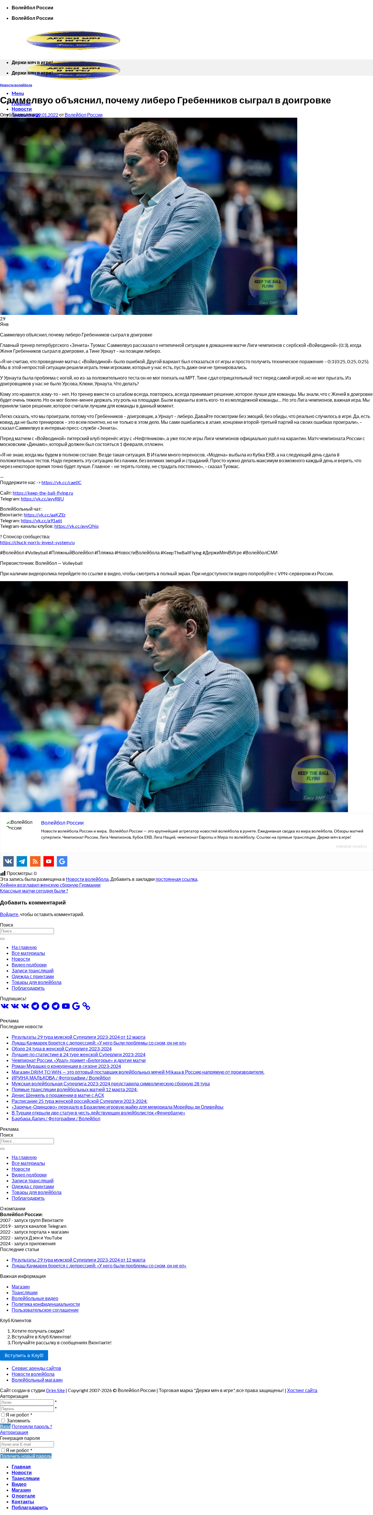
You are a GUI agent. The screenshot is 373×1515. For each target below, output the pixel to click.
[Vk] (8, 861)
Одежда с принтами (33, 976)
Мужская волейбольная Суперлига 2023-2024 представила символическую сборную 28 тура (111, 1083)
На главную (24, 947)
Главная (21, 1466)
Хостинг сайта (302, 1390)
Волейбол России (84, 114)
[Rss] (35, 861)
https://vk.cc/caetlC (62, 482)
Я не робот (19, 1414)
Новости (22, 109)
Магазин (21, 1286)
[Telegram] (22, 861)
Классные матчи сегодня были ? (34, 890)
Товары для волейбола (36, 982)
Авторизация (14, 1432)
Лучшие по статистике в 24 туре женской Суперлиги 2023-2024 (78, 1054)
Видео (19, 1484)
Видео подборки (29, 964)
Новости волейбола (16, 85)
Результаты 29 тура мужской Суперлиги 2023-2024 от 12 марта (78, 1037)
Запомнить (18, 1420)
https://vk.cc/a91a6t (41, 520)
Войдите (9, 914)
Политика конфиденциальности (46, 1304)
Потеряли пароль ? (32, 1426)
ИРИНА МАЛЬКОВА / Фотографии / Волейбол (61, 1077)
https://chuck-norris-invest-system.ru (37, 542)
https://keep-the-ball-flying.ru (43, 492)
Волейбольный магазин (37, 1379)
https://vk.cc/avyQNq (76, 526)
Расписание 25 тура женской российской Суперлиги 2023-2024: (79, 1101)
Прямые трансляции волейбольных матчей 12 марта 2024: (75, 1089)
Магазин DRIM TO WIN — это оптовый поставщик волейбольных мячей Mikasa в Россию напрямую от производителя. (138, 1072)
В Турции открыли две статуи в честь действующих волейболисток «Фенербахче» (98, 1112)
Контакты (23, 1501)
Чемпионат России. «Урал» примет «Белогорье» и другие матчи (79, 1060)
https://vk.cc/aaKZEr (45, 514)
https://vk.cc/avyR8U (42, 498)
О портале (23, 1495)
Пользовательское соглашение (45, 1310)
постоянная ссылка (176, 879)
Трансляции (25, 1292)
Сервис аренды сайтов (36, 1368)
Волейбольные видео (35, 1298)
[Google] (62, 861)
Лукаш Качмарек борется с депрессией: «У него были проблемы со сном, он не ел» (99, 1042)
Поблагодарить (28, 988)
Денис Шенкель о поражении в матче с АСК (58, 1095)
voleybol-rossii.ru (351, 846)
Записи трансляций (33, 970)
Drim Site (55, 1390)
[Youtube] (48, 861)
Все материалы (28, 953)
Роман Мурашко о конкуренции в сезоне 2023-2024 (66, 1066)
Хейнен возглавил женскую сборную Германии (50, 885)
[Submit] (2, 939)
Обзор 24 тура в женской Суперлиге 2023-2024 (62, 1048)
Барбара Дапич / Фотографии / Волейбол (56, 1118)
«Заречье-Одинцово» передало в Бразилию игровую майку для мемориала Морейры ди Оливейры (118, 1107)
